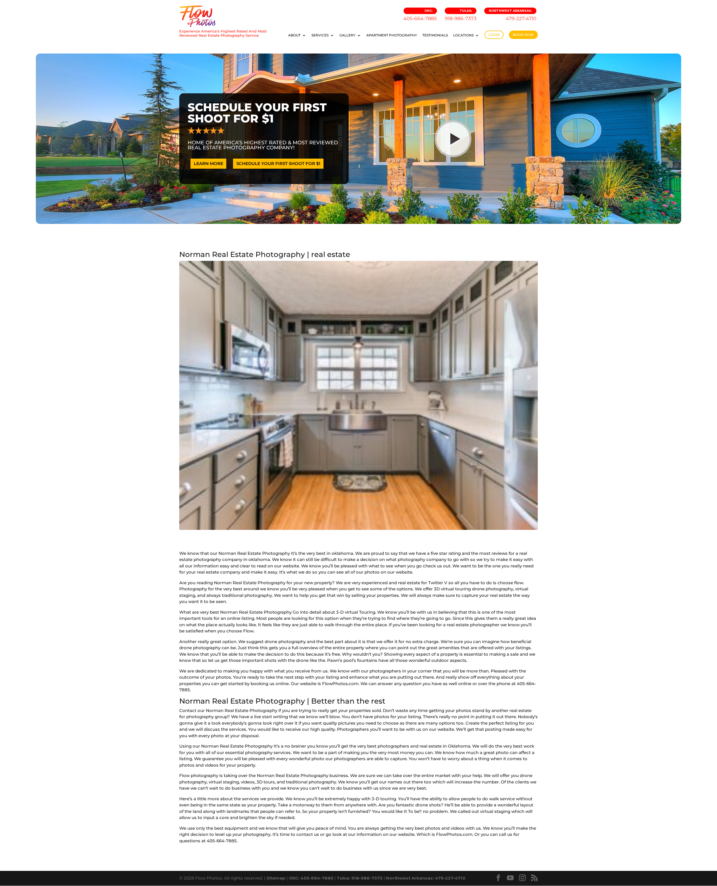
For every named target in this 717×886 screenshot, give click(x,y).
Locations (463, 35)
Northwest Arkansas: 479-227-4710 (425, 878)
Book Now (523, 35)
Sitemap (275, 878)
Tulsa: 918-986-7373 (360, 878)
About (294, 35)
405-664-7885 (420, 15)
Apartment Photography (391, 35)
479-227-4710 (512, 15)
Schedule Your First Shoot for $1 (278, 163)
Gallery (347, 35)
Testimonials (435, 35)
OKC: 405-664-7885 (311, 878)
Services (320, 35)
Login (494, 35)
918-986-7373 (460, 15)
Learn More (208, 163)
